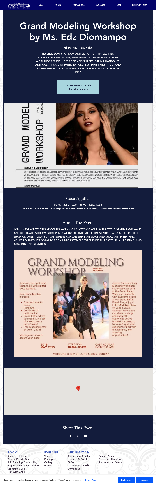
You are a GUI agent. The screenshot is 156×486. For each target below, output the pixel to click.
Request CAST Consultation (23, 465)
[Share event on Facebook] (70, 436)
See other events (78, 89)
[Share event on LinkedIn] (85, 436)
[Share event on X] (78, 436)
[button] (118, 5)
